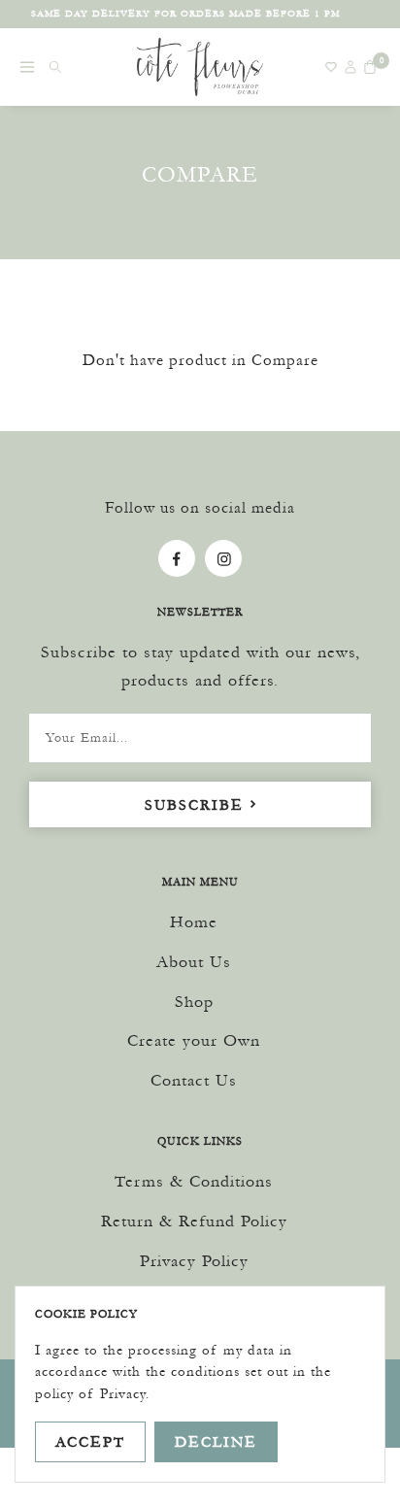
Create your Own (193, 1040)
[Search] (55, 67)
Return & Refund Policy (194, 1220)
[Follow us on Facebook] (176, 558)
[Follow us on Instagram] (223, 558)
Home (193, 921)
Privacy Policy (194, 1260)
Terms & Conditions (194, 1180)
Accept (90, 1441)
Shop (194, 1001)
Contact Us (193, 1079)
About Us (193, 961)
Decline (216, 1441)
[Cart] (370, 67)
